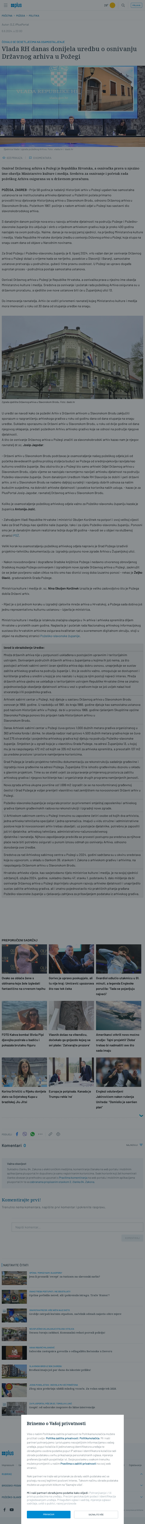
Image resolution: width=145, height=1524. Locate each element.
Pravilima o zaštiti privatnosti (78, 1463)
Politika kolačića (89, 1438)
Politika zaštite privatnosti (62, 1438)
